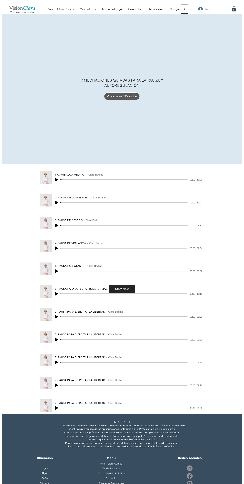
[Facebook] (190, 476)
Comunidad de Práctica (111, 473)
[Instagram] (190, 468)
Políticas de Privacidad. (165, 443)
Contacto (111, 478)
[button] (234, 8)
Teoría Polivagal (111, 468)
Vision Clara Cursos (111, 463)
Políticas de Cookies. (164, 446)
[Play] (56, 179)
